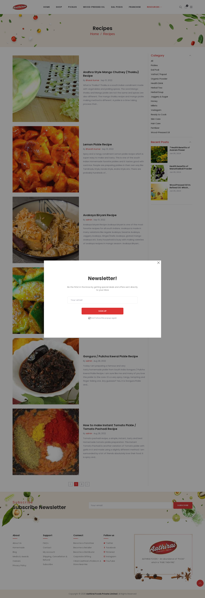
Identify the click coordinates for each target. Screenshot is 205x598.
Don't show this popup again (104, 318)
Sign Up (102, 311)
